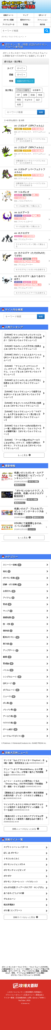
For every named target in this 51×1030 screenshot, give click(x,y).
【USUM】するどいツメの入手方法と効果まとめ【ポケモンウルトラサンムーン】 (22, 404)
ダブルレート (10, 690)
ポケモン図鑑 (8, 20)
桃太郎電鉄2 (9, 904)
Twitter (41, 998)
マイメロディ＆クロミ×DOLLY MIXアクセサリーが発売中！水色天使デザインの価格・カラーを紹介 (23, 807)
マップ (25, 15)
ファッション (42, 20)
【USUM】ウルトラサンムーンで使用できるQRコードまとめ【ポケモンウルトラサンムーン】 (22, 394)
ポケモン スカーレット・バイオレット (21, 881)
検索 (47, 30)
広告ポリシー (29, 995)
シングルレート (11, 677)
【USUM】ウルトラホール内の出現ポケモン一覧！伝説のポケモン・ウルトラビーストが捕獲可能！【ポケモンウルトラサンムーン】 (22, 430)
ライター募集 (9, 998)
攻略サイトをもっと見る (24, 917)
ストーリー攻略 (11, 565)
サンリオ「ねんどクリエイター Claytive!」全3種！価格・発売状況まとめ (24, 761)
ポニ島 (7, 703)
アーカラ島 (9, 716)
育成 (6, 604)
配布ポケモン (25, 20)
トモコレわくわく (12, 858)
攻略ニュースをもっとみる (24, 829)
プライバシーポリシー (14, 995)
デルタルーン (10, 899)
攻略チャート (8, 15)
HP (18, 95)
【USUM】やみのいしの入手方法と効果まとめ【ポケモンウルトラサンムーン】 (22, 347)
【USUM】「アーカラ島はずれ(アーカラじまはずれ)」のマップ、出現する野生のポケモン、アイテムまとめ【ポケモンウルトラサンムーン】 (22, 444)
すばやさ (28, 100)
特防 (19, 100)
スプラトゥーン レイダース (16, 847)
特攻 (40, 95)
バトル (7, 670)
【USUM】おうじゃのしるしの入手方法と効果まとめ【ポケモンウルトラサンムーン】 (22, 383)
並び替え (9, 90)
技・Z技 (8, 624)
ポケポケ (8, 876)
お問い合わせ (32, 998)
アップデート (10, 650)
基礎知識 (8, 617)
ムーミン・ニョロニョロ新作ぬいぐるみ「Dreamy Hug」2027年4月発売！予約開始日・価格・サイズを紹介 (23, 784)
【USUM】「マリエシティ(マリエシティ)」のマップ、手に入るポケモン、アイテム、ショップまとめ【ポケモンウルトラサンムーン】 (22, 370)
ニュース (8, 696)
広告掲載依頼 (21, 998)
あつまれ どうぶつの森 (14, 893)
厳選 (6, 657)
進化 (6, 571)
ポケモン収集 (10, 578)
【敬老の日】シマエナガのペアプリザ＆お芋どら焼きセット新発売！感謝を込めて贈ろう (23, 819)
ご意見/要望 (28, 992)
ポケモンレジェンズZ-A (14, 864)
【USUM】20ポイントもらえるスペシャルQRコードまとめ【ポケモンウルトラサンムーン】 (23, 357)
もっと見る (23, 455)
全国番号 (37, 90)
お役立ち (8, 591)
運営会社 (39, 995)
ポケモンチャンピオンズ (15, 870)
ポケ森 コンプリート (13, 910)
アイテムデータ (8, 24)
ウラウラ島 (9, 723)
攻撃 (25, 95)
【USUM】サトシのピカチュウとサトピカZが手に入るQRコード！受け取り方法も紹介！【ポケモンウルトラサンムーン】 (23, 337)
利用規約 (37, 992)
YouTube (21, 1000)
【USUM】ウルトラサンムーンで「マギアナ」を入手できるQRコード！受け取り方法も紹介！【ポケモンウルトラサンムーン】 (22, 415)
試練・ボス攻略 (11, 584)
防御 (33, 95)
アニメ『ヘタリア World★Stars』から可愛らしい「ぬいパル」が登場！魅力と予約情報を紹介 (23, 772)
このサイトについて (14, 992)
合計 (38, 100)
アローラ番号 (23, 90)
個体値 (7, 630)
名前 (19, 104)
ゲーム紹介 (9, 729)
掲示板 (42, 24)
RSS (28, 1000)
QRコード (42, 15)
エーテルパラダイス (13, 736)
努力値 (7, 644)
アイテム (8, 597)
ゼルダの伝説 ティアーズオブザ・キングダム (24, 887)
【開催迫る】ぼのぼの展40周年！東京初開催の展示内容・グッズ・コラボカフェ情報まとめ (24, 795)
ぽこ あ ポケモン (11, 853)
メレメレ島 (9, 709)
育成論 (25, 24)
